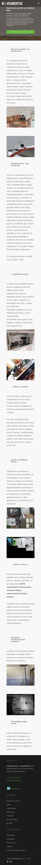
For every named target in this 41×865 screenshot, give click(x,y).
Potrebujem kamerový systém (20, 32)
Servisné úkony (12, 819)
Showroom (11, 812)
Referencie (11, 835)
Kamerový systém (13, 801)
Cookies (9, 846)
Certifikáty (10, 839)
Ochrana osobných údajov (16, 850)
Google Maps (14, 789)
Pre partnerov (12, 843)
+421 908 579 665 (13, 778)
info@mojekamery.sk (14, 780)
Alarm (9, 805)
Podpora (10, 816)
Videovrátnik (11, 808)
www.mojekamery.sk (15, 858)
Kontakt (9, 823)
